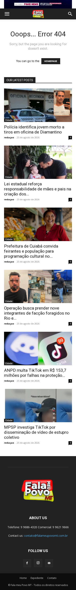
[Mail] (49, 563)
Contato (52, 578)
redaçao (9, 137)
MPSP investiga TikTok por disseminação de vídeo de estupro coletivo (36, 432)
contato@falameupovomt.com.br (46, 536)
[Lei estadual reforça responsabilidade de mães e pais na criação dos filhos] (38, 162)
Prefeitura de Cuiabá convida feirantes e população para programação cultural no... (31, 251)
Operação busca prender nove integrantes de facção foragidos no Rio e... (37, 313)
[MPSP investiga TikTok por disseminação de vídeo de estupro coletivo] (38, 405)
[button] (6, 13)
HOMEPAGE (50, 61)
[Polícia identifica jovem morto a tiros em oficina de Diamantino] (38, 105)
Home (23, 578)
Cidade (8, 120)
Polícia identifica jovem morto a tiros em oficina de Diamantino (34, 129)
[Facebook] (27, 563)
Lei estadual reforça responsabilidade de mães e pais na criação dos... (37, 189)
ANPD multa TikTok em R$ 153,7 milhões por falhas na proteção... (35, 373)
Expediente (37, 578)
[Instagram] (38, 563)
